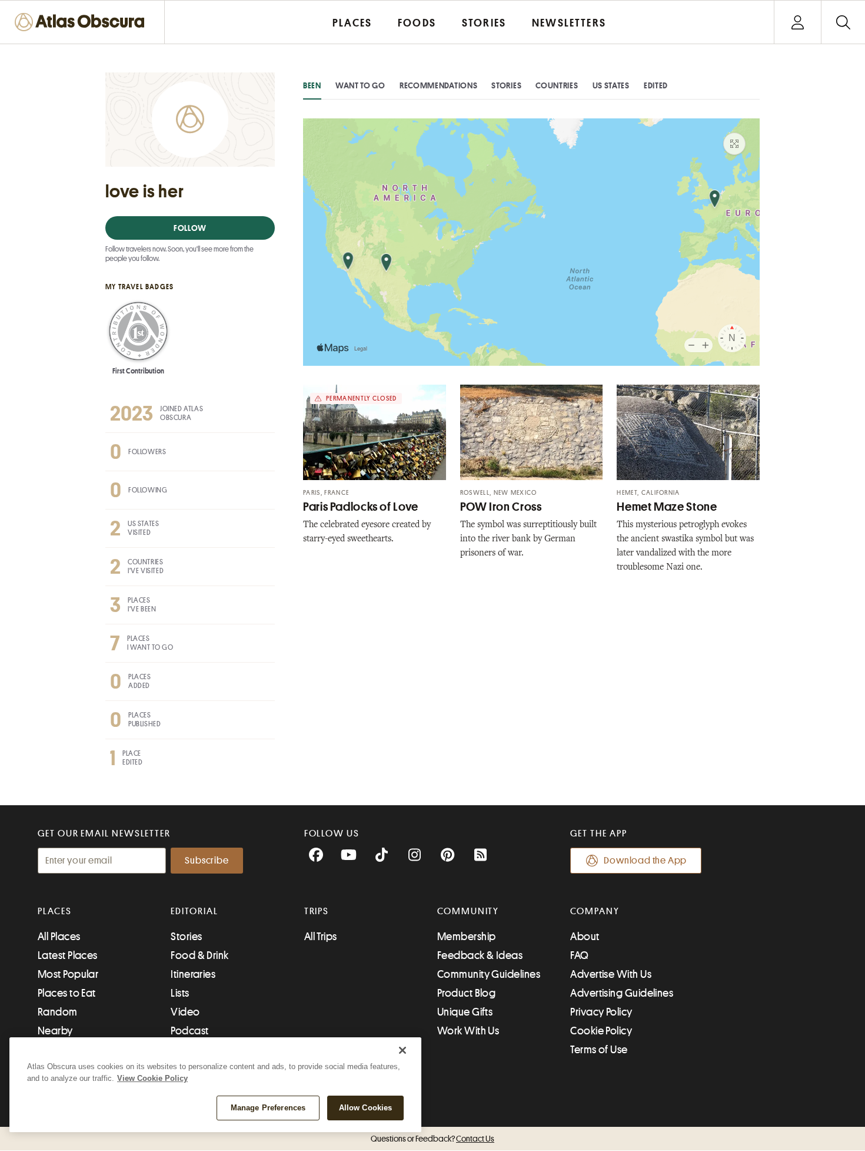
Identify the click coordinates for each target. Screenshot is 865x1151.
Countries (556, 85)
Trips (317, 911)
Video (185, 1012)
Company (594, 911)
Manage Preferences (268, 1107)
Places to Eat (67, 993)
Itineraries (193, 974)
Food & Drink (199, 955)
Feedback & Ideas (480, 955)
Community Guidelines (488, 974)
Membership (466, 936)
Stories (506, 85)
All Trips (320, 936)
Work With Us (468, 1031)
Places (55, 911)
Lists (180, 993)
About (584, 936)
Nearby (55, 1031)
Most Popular (68, 974)
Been (312, 85)
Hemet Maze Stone (667, 507)
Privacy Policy (601, 1012)
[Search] (843, 22)
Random (58, 1012)
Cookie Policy (601, 1031)
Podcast (189, 1031)
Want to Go (360, 85)
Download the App (645, 860)
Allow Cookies (365, 1107)
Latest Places (68, 955)
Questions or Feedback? (432, 1139)
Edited (656, 85)
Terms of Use (598, 1049)
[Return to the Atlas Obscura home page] (82, 22)
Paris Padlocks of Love (360, 507)
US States (611, 85)
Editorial (194, 911)
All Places (59, 936)
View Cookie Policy (152, 1078)
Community (468, 911)
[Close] (402, 1050)
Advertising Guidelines (621, 993)
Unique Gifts (465, 1012)
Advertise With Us (610, 974)
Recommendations (439, 85)
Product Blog (466, 993)
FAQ (579, 955)
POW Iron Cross (501, 507)
